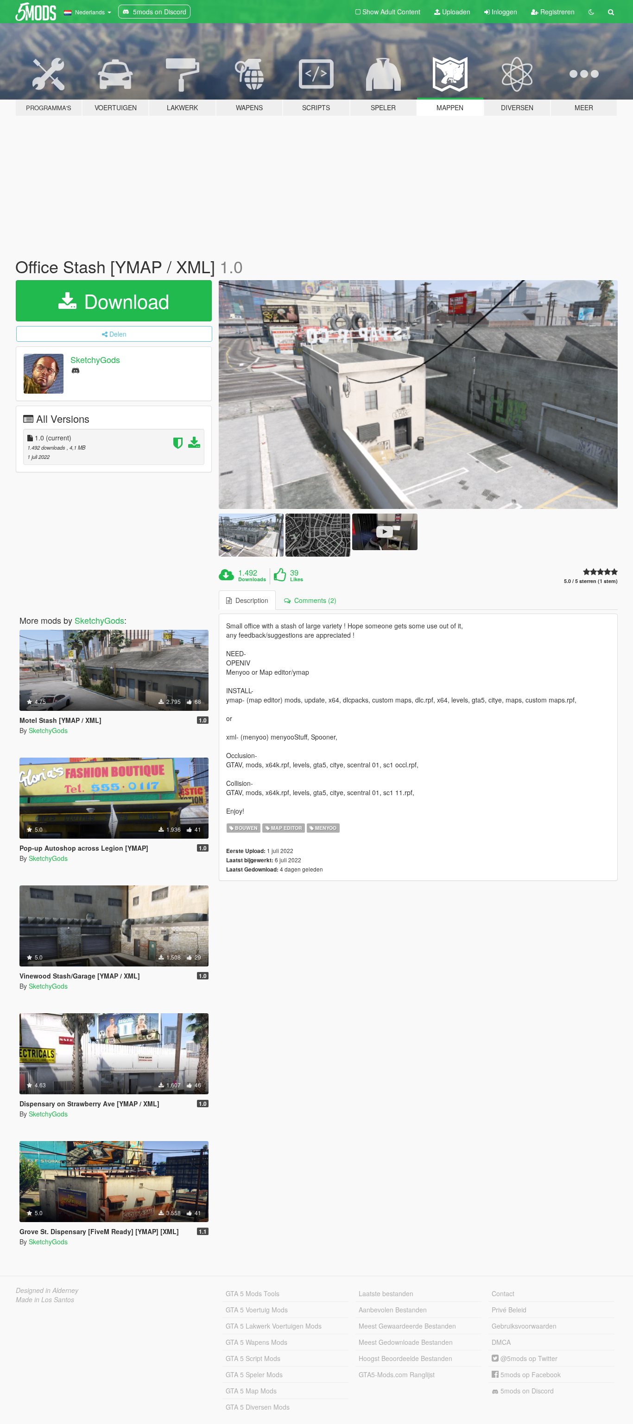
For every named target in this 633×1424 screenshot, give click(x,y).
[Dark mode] (591, 11)
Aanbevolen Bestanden (393, 1309)
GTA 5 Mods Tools (252, 1293)
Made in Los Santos (45, 1299)
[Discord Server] (75, 369)
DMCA (501, 1342)
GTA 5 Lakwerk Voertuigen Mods (274, 1325)
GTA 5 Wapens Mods (256, 1342)
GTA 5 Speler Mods (254, 1374)
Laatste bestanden (386, 1293)
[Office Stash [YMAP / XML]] (418, 394)
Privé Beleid (509, 1309)
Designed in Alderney (47, 1290)
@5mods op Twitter (528, 1358)
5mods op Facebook (530, 1374)
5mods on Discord (526, 1390)
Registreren (556, 11)
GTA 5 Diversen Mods (258, 1406)
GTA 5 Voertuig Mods (257, 1309)
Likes (296, 579)
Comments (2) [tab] (313, 600)
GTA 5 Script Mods (253, 1358)
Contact (503, 1293)
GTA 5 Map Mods (251, 1390)
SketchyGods (95, 359)
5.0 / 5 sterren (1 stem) (591, 580)
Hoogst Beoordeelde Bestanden (405, 1358)
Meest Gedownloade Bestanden (406, 1342)
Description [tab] (250, 600)
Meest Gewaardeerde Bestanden (407, 1325)
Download (123, 300)
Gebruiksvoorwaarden (524, 1325)
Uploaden (455, 11)
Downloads (252, 579)
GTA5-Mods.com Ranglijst (397, 1374)
